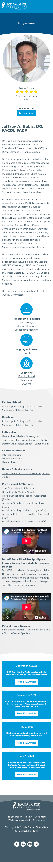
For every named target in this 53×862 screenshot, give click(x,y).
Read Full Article (26, 681)
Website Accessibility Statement (26, 820)
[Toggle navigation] (47, 7)
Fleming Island (26, 376)
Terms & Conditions (35, 816)
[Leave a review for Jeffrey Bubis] (26, 96)
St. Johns (26, 383)
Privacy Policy (14, 816)
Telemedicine (26, 113)
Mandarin (26, 380)
